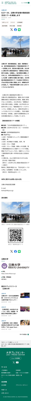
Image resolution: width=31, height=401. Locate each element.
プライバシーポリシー (22, 385)
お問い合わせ (5, 393)
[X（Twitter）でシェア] (11, 29)
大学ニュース (5, 22)
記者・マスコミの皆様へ (22, 373)
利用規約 (18, 370)
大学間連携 (19, 22)
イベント (13, 22)
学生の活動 (12, 25)
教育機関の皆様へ (6, 373)
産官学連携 (4, 25)
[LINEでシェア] (19, 29)
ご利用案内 (4, 370)
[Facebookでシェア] (15, 29)
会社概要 (3, 385)
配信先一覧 (19, 375)
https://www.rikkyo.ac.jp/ (8, 273)
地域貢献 (19, 25)
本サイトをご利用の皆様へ (8, 376)
